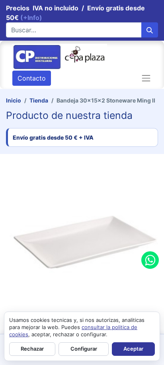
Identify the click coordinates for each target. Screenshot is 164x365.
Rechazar (32, 348)
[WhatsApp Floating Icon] (150, 260)
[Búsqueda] (149, 29)
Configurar (83, 348)
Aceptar (133, 348)
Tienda (38, 100)
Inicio (13, 100)
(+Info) (31, 18)
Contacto (32, 78)
